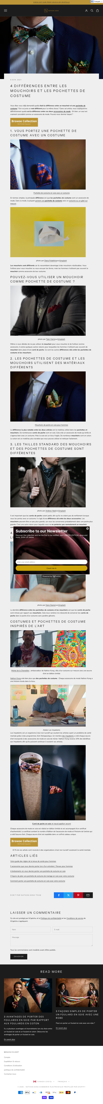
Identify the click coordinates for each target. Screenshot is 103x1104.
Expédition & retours (12, 1061)
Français (62, 1081)
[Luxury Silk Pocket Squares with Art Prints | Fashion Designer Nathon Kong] (24, 122)
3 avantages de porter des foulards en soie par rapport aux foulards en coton (26, 1020)
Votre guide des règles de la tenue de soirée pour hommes (33, 861)
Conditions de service (75, 918)
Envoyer (19, 956)
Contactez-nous (10, 1074)
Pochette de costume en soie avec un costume (52, 193)
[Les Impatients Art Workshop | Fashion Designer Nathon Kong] (48, 705)
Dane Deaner (51, 605)
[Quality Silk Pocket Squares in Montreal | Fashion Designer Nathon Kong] (48, 164)
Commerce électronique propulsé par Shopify (62, 1087)
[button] (97, 1)
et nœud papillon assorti (51, 824)
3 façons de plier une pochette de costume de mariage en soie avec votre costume (42, 876)
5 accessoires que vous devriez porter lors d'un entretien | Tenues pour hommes (41, 866)
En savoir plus (9, 1039)
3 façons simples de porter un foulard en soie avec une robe (77, 1014)
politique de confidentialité (14, 1070)
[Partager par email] (88, 895)
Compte (7, 1057)
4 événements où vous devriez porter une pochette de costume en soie (37, 871)
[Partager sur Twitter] (68, 895)
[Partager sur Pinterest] (78, 895)
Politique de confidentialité (51, 918)
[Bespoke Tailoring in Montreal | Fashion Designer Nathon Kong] (48, 648)
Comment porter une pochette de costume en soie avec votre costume (37, 881)
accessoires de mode (62, 111)
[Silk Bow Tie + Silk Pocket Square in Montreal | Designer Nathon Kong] (48, 782)
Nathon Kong (15, 678)
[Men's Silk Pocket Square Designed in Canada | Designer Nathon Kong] (24, 842)
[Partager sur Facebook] (59, 895)
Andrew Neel (50, 511)
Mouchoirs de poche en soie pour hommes (51, 425)
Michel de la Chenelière (20, 670)
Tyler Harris (50, 339)
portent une (48, 201)
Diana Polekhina (50, 260)
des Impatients (68, 736)
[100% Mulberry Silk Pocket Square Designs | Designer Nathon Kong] (48, 396)
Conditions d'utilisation (13, 1065)
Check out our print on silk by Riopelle (51, 2)
